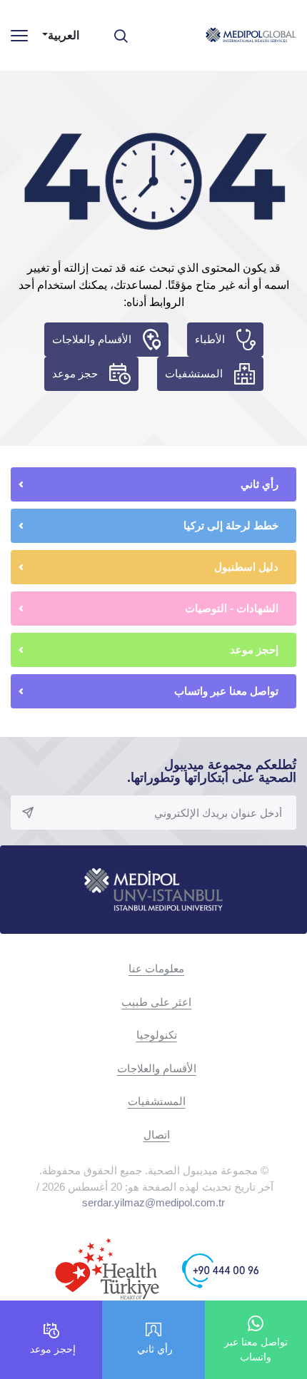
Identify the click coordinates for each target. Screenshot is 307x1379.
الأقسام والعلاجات (91, 339)
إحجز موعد (254, 649)
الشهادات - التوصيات (231, 608)
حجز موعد (75, 373)
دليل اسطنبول (246, 567)
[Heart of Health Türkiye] (107, 1270)
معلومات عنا (156, 968)
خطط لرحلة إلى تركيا (230, 525)
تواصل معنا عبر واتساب (226, 691)
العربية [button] (63, 35)
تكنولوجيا (156, 1035)
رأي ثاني (259, 484)
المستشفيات (194, 373)
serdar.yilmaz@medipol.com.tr (153, 1202)
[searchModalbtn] (126, 31)
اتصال (157, 1135)
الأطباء (210, 339)
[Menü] (19, 35)
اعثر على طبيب (156, 1002)
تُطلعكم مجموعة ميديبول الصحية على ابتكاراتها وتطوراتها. (211, 771)
